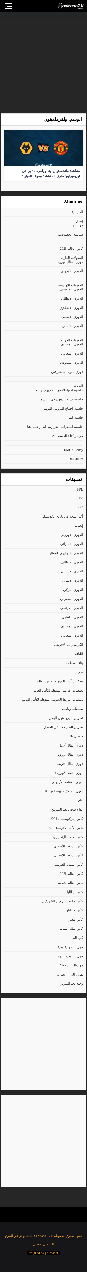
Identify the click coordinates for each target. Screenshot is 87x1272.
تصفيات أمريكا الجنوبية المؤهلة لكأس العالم (52, 699)
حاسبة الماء (75, 417)
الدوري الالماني (72, 580)
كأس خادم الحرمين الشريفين (62, 901)
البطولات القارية (72, 258)
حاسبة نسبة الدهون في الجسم (61, 399)
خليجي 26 (76, 736)
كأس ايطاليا (75, 892)
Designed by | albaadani (43, 1253)
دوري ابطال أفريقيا (70, 764)
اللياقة (78, 654)
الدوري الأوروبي (72, 271)
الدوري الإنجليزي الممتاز (66, 553)
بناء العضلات (74, 663)
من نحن (77, 225)
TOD (79, 507)
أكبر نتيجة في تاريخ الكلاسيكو (62, 516)
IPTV (79, 498)
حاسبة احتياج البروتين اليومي (63, 408)
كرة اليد (77, 938)
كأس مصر (76, 919)
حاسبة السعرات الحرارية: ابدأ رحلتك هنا (55, 427)
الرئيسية (77, 212)
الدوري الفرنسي (71, 289)
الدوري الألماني (72, 326)
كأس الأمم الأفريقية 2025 (65, 828)
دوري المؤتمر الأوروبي (67, 782)
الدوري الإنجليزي (71, 308)
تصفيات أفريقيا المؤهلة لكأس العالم (58, 690)
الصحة (78, 386)
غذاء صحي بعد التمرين (67, 809)
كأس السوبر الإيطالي (68, 855)
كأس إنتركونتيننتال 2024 (66, 819)
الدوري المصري (72, 344)
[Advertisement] (43, 60)
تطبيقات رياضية (72, 709)
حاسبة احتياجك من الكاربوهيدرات (59, 390)
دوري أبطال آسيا (71, 745)
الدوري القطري (72, 617)
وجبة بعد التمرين (71, 983)
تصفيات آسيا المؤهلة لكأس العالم (60, 681)
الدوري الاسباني (72, 571)
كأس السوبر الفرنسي (68, 864)
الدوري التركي (73, 590)
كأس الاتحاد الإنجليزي (68, 837)
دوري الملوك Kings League (64, 791)
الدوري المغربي (72, 353)
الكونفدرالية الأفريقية (68, 644)
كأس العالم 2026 (71, 248)
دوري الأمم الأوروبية (69, 773)
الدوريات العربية (72, 340)
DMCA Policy (73, 450)
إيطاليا (79, 525)
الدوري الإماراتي (71, 544)
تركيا (80, 672)
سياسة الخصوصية (70, 234)
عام (80, 800)
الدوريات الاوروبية (70, 285)
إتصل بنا (77, 221)
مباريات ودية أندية (70, 956)
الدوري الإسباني (72, 317)
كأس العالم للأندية (70, 883)
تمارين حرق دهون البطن (66, 718)
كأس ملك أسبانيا (71, 928)
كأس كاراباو (74, 910)
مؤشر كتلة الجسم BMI (67, 436)
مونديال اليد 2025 (71, 965)
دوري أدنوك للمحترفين (67, 372)
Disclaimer (75, 459)
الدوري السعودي (71, 362)
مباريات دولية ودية (70, 947)
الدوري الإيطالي (72, 298)
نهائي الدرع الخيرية (70, 974)
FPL (80, 489)
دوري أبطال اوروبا (70, 262)
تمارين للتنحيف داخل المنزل (63, 727)
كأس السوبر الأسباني (68, 846)
